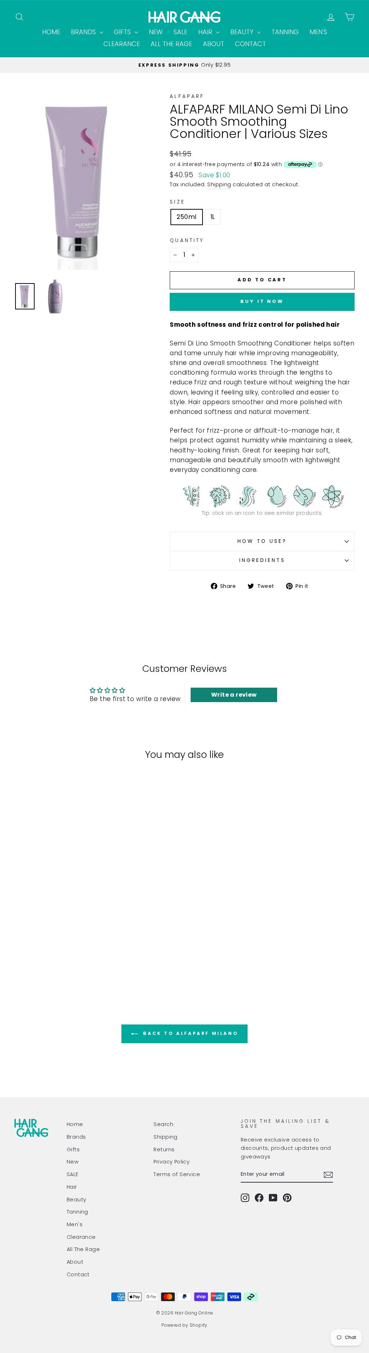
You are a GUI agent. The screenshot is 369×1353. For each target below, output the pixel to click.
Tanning (285, 31)
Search (163, 1124)
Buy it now (262, 301)
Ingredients (262, 560)
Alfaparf (187, 96)
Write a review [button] (234, 695)
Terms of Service (177, 1174)
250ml (186, 217)
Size (177, 201)
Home (51, 31)
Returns (164, 1149)
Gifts (123, 31)
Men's (318, 31)
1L (212, 217)
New (156, 31)
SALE (180, 31)
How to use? (262, 541)
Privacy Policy (172, 1161)
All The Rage (171, 43)
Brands (84, 31)
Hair (206, 31)
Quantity (187, 240)
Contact (250, 43)
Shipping (219, 184)
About (213, 43)
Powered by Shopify (184, 1325)
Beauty (242, 31)
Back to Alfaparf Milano (189, 1033)
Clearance (121, 43)
